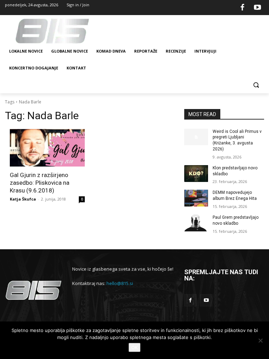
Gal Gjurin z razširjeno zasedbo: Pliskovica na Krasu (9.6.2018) (39, 182)
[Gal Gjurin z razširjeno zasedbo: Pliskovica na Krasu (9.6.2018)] (47, 148)
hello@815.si (119, 283)
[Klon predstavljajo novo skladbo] (196, 173)
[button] (256, 85)
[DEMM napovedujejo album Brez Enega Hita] (196, 198)
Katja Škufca (23, 199)
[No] (260, 340)
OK (134, 347)
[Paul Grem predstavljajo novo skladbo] (196, 223)
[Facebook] (242, 7)
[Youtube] (257, 7)
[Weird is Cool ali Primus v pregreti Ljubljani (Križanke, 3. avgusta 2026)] (196, 137)
